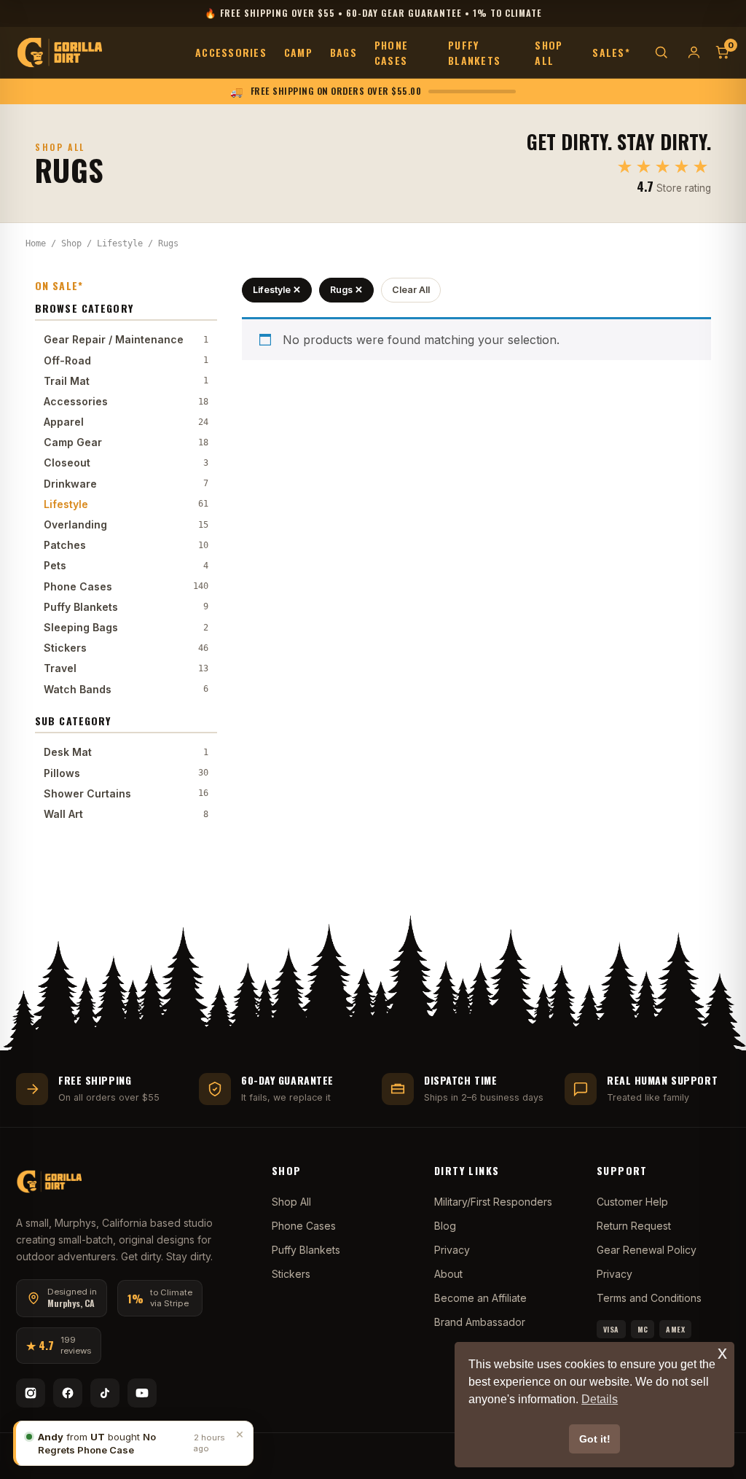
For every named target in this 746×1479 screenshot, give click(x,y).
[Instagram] (30, 1393)
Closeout (126, 462)
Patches (126, 545)
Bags (343, 52)
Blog (445, 1226)
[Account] (694, 52)
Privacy (452, 1250)
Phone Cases (391, 52)
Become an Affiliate (480, 1298)
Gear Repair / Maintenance (126, 339)
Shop (71, 243)
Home (35, 243)
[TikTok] (104, 1393)
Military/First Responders (493, 1201)
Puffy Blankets (474, 52)
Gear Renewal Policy (646, 1250)
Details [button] (599, 1399)
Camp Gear (126, 442)
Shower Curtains (126, 793)
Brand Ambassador (479, 1322)
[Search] (661, 52)
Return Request (634, 1226)
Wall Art (126, 814)
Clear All (411, 289)
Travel (126, 668)
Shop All (548, 52)
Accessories (231, 52)
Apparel (126, 421)
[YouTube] (142, 1393)
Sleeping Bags (126, 627)
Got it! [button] (594, 1439)
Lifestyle (120, 243)
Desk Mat (126, 752)
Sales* (611, 52)
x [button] (722, 1352)
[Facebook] (67, 1393)
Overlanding (126, 524)
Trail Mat (126, 381)
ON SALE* (59, 285)
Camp (298, 52)
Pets (126, 565)
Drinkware (126, 483)
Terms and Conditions (649, 1298)
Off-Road (126, 360)
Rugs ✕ (346, 289)
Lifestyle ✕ (277, 289)
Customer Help (632, 1201)
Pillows (126, 773)
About (448, 1274)
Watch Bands (126, 689)
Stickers (126, 647)
